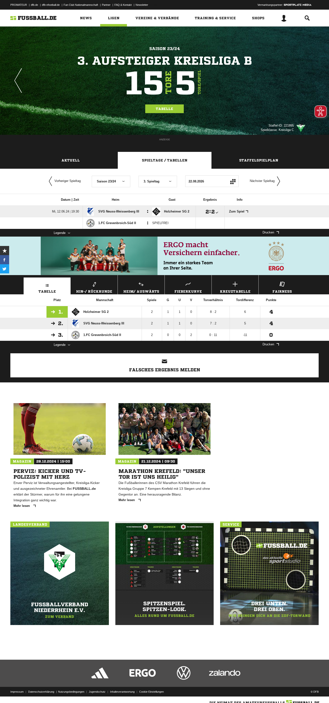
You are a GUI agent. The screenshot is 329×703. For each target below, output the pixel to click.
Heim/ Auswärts (141, 291)
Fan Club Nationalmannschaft (81, 4)
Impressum (17, 691)
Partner (106, 4)
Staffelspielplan (258, 160)
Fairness (282, 291)
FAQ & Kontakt (123, 4)
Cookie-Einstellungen (151, 691)
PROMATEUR (18, 4)
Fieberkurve (188, 291)
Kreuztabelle (235, 291)
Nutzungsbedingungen (71, 691)
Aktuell (70, 160)
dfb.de (34, 4)
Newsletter (142, 4)
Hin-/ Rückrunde (94, 291)
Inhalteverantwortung (122, 691)
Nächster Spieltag (262, 181)
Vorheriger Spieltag (67, 181)
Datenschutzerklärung (41, 691)
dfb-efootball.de (51, 4)
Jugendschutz (97, 691)
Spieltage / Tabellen (164, 160)
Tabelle (164, 108)
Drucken (268, 232)
